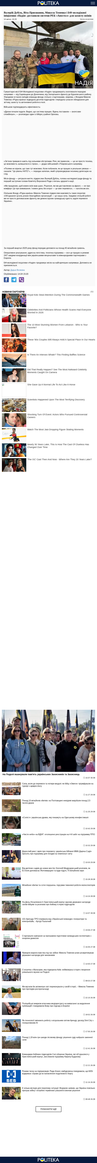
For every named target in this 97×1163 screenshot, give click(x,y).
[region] (48, 137)
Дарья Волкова (17, 270)
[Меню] (93, 3)
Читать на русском (86, 19)
